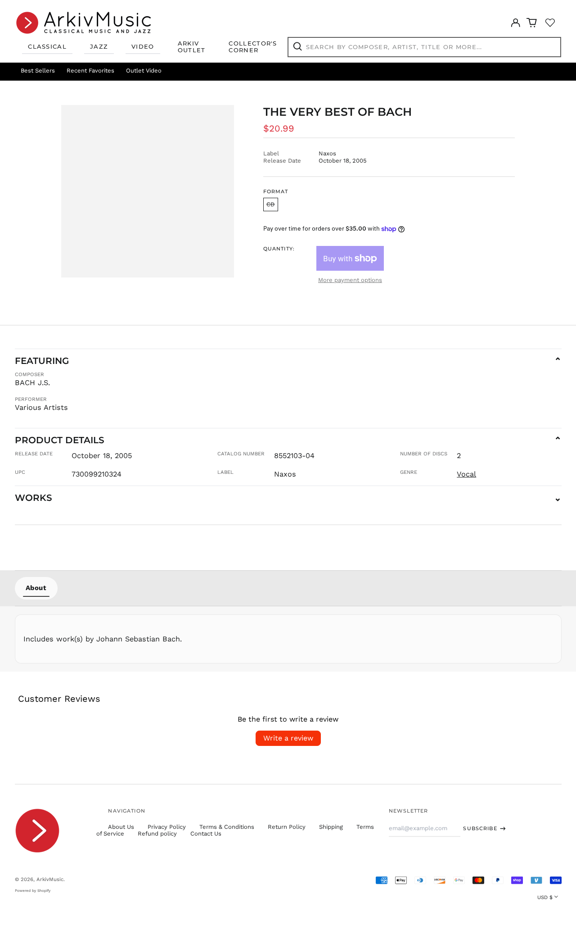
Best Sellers (38, 70)
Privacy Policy (167, 826)
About (36, 588)
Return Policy (287, 826)
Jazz (99, 46)
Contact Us (205, 833)
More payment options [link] (350, 280)
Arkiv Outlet (192, 47)
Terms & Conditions (226, 826)
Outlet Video (144, 70)
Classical (47, 46)
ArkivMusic (49, 879)
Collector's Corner (253, 47)
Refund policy (157, 833)
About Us (121, 826)
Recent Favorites (90, 70)
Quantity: (279, 249)
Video (142, 46)
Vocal (466, 474)
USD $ (545, 897)
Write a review (288, 738)
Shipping (331, 826)
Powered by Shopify (32, 890)
